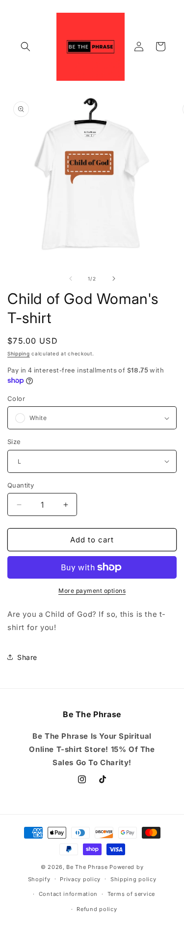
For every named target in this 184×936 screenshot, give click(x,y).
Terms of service (131, 893)
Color (16, 398)
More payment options (92, 590)
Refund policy (97, 909)
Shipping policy (133, 879)
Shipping (18, 353)
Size (14, 441)
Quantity (20, 485)
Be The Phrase (86, 867)
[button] (25, 46)
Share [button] (27, 657)
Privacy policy (80, 879)
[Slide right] (114, 278)
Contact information (68, 893)
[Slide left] (70, 278)
